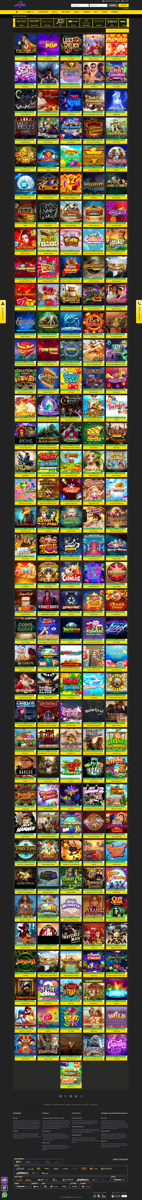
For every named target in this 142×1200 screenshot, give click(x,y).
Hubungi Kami (94, 1104)
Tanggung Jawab (76, 1104)
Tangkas (86, 12)
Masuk (113, 5)
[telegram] (71, 1096)
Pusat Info (85, 1104)
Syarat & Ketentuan (58, 1104)
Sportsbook (43, 12)
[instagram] (66, 1096)
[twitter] (76, 1096)
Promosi (115, 12)
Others (104, 12)
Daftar (123, 5)
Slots (54, 12)
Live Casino (65, 12)
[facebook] (61, 1096)
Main (25, 45)
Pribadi (68, 1104)
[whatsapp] (81, 1096)
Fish (95, 12)
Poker (76, 12)
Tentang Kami (48, 1104)
